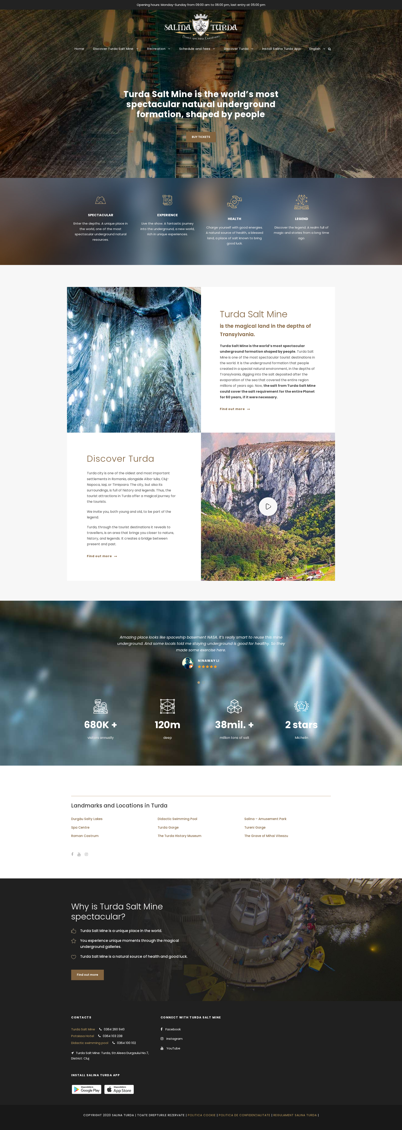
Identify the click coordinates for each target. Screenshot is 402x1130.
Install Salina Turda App (281, 48)
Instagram (174, 1038)
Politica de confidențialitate (244, 1115)
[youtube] (79, 854)
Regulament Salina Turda (295, 1115)
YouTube (173, 1048)
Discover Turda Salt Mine (113, 48)
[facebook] (72, 854)
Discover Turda (236, 48)
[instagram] (86, 854)
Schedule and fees (194, 48)
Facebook (173, 1029)
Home (79, 48)
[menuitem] (317, 52)
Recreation (156, 48)
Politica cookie (202, 1115)
